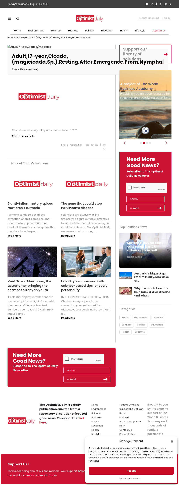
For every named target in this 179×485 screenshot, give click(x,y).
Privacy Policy (127, 434)
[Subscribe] (141, 143)
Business (73, 30)
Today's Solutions (129, 404)
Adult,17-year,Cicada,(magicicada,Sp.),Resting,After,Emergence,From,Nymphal (53, 37)
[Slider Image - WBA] (144, 143)
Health (124, 30)
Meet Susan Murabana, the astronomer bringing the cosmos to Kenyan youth (29, 285)
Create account (148, 18)
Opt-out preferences (129, 478)
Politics (89, 30)
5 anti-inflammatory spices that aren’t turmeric (30, 205)
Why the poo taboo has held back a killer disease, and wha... (152, 292)
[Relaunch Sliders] (150, 143)
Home (17, 30)
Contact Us (125, 430)
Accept (131, 471)
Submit (160, 208)
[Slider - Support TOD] (147, 143)
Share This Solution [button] (24, 69)
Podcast (124, 417)
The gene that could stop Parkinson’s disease (81, 205)
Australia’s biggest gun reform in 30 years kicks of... (151, 277)
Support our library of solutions (135, 54)
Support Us (159, 30)
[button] (172, 441)
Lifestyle (140, 30)
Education (107, 30)
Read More (14, 235)
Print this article (23, 136)
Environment (36, 30)
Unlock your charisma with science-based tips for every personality (84, 285)
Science (56, 30)
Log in (166, 18)
